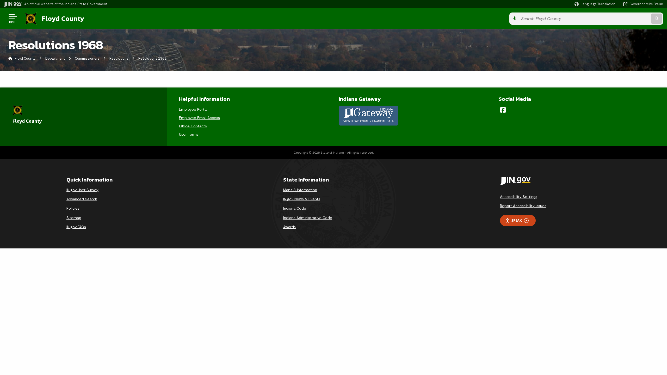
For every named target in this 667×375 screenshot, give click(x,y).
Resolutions (118, 58)
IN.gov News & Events (301, 199)
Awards (289, 226)
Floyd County (63, 18)
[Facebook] (503, 110)
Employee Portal (193, 109)
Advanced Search (81, 199)
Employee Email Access (199, 117)
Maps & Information (300, 190)
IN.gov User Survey (82, 190)
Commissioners (87, 58)
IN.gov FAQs (76, 226)
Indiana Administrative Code (307, 217)
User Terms (189, 134)
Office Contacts (193, 126)
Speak (516, 220)
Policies (72, 208)
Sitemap (73, 217)
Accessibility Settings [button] (518, 196)
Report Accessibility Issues (523, 205)
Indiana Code (294, 208)
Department (55, 58)
